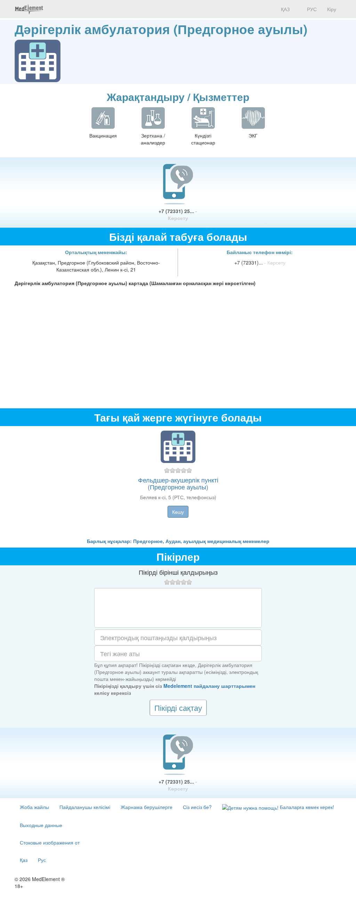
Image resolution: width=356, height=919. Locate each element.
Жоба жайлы (34, 806)
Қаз (23, 859)
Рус (42, 859)
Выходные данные (41, 825)
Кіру (331, 9)
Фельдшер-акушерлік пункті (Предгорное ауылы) (178, 483)
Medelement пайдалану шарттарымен (209, 685)
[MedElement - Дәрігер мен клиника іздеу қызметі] (28, 9)
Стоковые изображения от (50, 842)
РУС (311, 9)
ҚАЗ (285, 9)
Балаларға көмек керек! (306, 806)
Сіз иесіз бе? (197, 806)
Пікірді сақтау (178, 707)
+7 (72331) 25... (178, 214)
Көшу (178, 511)
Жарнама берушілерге (146, 806)
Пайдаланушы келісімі (84, 806)
